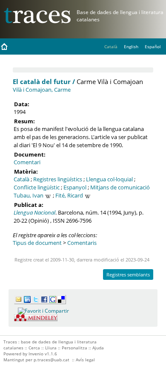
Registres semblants (128, 274)
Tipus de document (37, 243)
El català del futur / (44, 81)
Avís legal (85, 360)
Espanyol (74, 187)
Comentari (27, 162)
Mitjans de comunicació (120, 187)
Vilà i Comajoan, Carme (42, 89)
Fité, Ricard (69, 195)
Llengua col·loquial (109, 179)
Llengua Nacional (34, 212)
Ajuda (98, 348)
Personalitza (74, 348)
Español (153, 46)
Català (21, 179)
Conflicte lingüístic (37, 187)
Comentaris (82, 243)
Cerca (34, 348)
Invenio (36, 354)
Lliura (51, 348)
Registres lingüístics (57, 179)
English (131, 46)
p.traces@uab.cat (51, 360)
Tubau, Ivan (28, 195)
